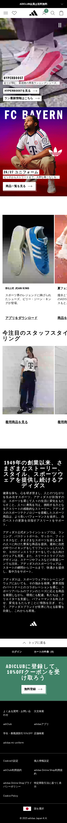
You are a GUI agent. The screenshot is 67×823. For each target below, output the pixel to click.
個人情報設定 (41, 761)
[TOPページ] (33, 14)
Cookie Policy (10, 796)
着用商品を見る (16, 422)
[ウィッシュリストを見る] (14, 13)
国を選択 (39, 808)
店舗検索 (39, 733)
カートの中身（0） (44, 652)
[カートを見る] (61, 13)
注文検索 (39, 711)
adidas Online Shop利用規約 (48, 772)
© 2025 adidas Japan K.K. (34, 818)
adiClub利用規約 (12, 770)
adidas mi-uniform (13, 743)
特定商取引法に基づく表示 (47, 785)
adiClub (7, 724)
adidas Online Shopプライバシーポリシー (17, 785)
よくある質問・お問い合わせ (17, 713)
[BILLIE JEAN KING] (28, 269)
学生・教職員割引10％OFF (18, 733)
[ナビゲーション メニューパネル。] (5, 13)
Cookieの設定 (10, 761)
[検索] (52, 13)
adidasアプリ (41, 724)
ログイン (17, 652)
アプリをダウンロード (21, 318)
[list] (33, 269)
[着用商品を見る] (28, 386)
